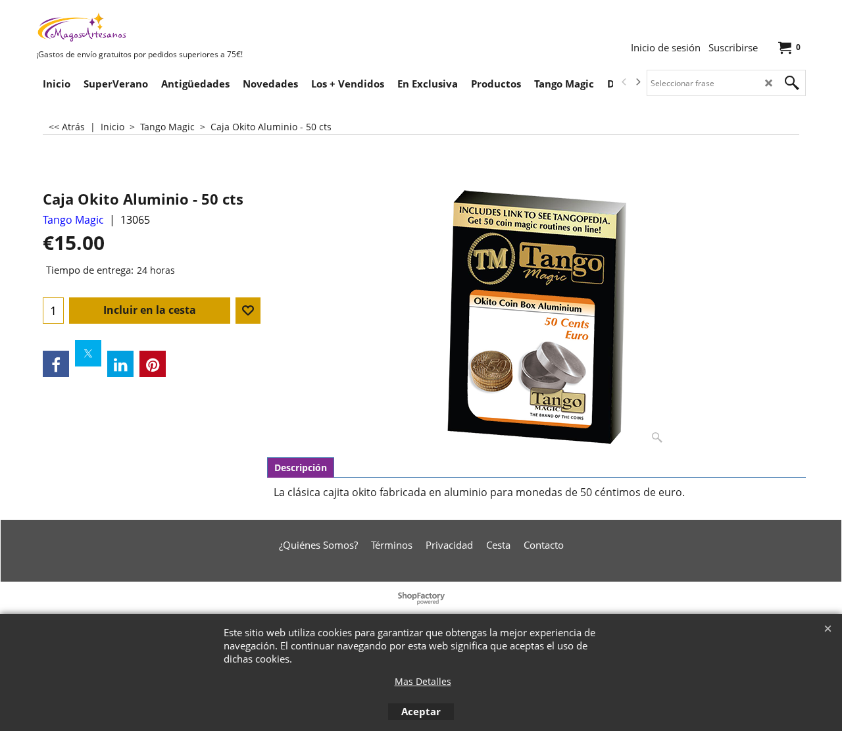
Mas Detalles (423, 681)
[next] (637, 82)
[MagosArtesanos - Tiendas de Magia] (135, 27)
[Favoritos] (247, 310)
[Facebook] (56, 364)
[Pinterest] (152, 364)
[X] (88, 353)
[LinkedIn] (120, 364)
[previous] (624, 82)
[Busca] (792, 82)
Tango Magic (73, 220)
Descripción (300, 467)
